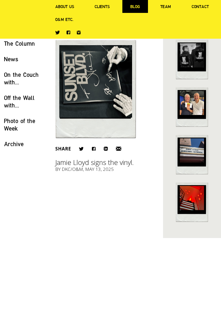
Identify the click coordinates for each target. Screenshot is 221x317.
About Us (64, 6)
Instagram (79, 32)
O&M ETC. (64, 19)
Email (118, 149)
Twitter (57, 32)
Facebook (68, 32)
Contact (200, 6)
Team (165, 6)
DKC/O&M (72, 169)
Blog (135, 6)
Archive (14, 143)
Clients (102, 6)
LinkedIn (106, 149)
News (11, 59)
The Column (19, 43)
